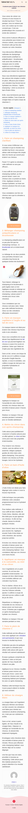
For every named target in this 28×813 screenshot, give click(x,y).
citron (18, 436)
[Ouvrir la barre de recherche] (22, 2)
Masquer (17, 108)
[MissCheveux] (8, 2)
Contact (12, 804)
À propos (7, 804)
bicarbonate (6, 247)
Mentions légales (19, 804)
